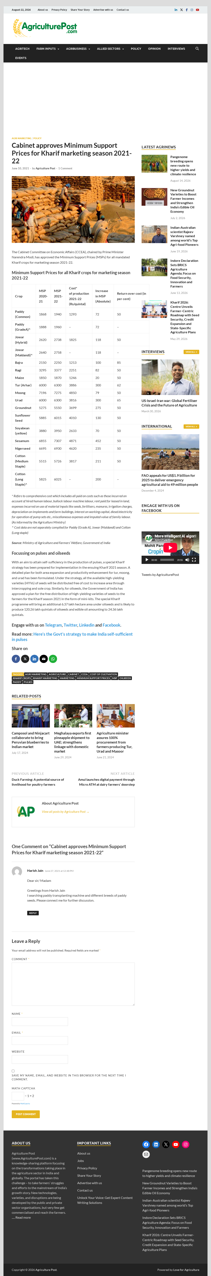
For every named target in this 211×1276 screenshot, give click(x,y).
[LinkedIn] (156, 1144)
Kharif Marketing (45, 678)
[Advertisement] (105, 99)
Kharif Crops (22, 678)
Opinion (154, 48)
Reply (33, 913)
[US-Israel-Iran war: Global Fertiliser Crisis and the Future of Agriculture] (170, 396)
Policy (136, 48)
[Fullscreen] (194, 560)
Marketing (67, 678)
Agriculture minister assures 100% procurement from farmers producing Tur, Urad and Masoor (114, 742)
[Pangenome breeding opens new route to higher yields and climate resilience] (154, 157)
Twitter (70, 624)
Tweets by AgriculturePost (160, 574)
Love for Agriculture (186, 1269)
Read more (23, 1217)
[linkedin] (176, 10)
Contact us (123, 9)
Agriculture (57, 674)
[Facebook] (146, 1144)
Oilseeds (125, 678)
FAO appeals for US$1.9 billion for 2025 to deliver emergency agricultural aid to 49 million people (170, 480)
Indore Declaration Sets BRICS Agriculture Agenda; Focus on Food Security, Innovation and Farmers (184, 273)
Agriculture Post (45, 168)
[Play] (147, 560)
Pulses (28, 682)
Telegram (53, 624)
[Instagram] (185, 1144)
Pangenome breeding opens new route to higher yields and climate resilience (183, 165)
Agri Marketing (21, 138)
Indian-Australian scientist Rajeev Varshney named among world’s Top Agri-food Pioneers (184, 235)
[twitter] (181, 10)
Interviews (176, 48)
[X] (166, 1144)
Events (20, 58)
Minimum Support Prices (93, 678)
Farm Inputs (46, 48)
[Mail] (146, 1154)
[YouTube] (175, 1144)
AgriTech (22, 48)
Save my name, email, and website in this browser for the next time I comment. (69, 1077)
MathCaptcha (25, 1104)
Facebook (111, 624)
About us (43, 9)
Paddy (17, 682)
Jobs (80, 1161)
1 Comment (65, 168)
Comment (20, 959)
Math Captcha (23, 1088)
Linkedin (86, 624)
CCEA (84, 674)
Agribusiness (76, 48)
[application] (170, 547)
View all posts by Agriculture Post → (65, 811)
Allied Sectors (108, 48)
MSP (114, 678)
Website (18, 1051)
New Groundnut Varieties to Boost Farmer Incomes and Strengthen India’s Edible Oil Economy (183, 200)
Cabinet (73, 674)
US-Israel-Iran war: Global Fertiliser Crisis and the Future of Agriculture (169, 402)
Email (17, 1032)
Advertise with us (103, 9)
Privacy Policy (59, 9)
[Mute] (187, 560)
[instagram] (192, 10)
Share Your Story (80, 9)
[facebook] (187, 10)
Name (17, 1013)
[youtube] (197, 10)
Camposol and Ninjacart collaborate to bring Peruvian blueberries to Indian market (31, 740)
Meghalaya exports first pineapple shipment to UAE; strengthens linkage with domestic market (72, 742)
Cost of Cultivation (103, 674)
